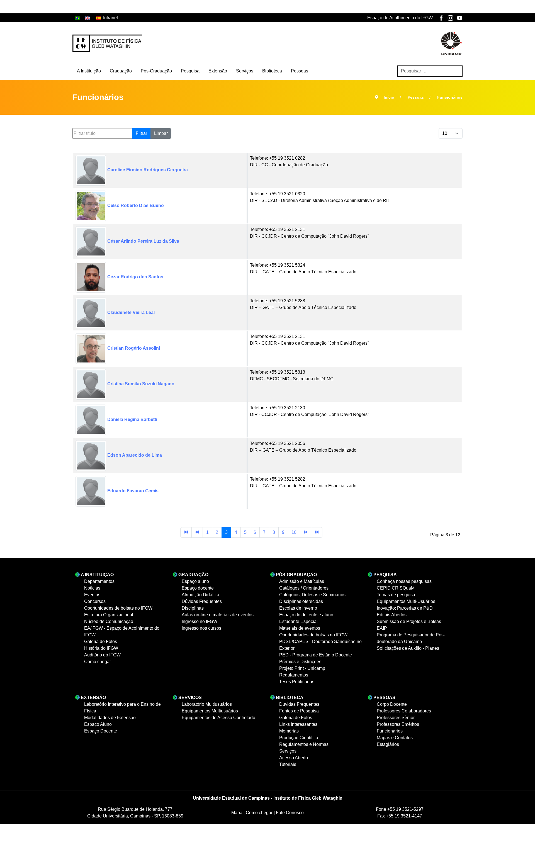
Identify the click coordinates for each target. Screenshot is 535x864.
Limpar (161, 133)
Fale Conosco (290, 812)
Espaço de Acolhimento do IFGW (400, 17)
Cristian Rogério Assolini (133, 348)
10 (293, 532)
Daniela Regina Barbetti (131, 419)
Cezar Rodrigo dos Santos (134, 276)
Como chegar (260, 812)
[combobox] (430, 71)
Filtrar (141, 133)
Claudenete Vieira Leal (130, 312)
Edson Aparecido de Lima (134, 455)
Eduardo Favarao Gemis (132, 490)
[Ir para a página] (186, 532)
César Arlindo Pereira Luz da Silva (142, 241)
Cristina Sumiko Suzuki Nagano (140, 383)
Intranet (110, 17)
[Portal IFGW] (107, 43)
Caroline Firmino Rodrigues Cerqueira (147, 169)
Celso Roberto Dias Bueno (135, 205)
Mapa (237, 812)
